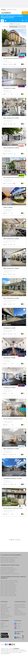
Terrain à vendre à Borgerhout (8, 562)
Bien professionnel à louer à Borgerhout (10, 573)
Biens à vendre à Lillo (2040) (7, 583)
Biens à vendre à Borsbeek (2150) (8, 595)
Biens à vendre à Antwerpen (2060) (9, 580)
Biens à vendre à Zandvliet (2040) (9, 585)
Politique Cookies (15, 649)
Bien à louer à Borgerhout (7, 567)
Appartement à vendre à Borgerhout (9, 557)
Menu (25, 13)
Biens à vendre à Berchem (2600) (9, 591)
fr (26, 9)
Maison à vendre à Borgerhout (8, 559)
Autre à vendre (8, 207)
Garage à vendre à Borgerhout (8, 560)
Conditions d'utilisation (6, 649)
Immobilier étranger (12, 9)
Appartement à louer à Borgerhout (9, 569)
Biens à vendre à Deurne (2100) (8, 586)
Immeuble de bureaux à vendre (13, 478)
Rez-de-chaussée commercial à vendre (13, 58)
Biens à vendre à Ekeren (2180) (8, 589)
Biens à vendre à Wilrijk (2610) (8, 592)
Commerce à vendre (9, 88)
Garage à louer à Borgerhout (7, 572)
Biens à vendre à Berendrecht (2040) (9, 582)
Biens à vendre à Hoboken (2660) (9, 594)
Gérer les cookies (4, 651)
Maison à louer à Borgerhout (7, 570)
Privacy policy (22, 649)
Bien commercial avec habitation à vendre (14, 177)
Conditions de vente (13, 651)
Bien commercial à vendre (11, 118)
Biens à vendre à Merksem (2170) (8, 588)
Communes (14, 652)
